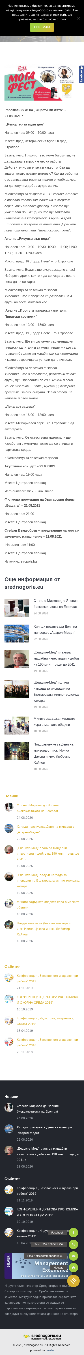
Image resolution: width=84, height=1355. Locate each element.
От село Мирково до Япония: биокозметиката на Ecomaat (56, 604)
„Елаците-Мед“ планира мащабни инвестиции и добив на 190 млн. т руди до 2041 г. (57, 658)
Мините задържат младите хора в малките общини (54, 721)
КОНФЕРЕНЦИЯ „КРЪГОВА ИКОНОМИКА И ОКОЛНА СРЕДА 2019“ (47, 999)
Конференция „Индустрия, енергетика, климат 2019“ (45, 1021)
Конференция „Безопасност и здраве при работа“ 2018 (47, 1042)
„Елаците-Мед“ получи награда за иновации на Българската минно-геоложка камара (56, 691)
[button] (73, 1281)
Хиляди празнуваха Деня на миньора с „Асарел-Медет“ (55, 629)
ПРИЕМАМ (42, 27)
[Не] (78, 18)
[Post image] (16, 608)
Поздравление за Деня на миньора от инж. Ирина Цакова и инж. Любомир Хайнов (53, 753)
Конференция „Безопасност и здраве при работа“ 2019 (47, 978)
